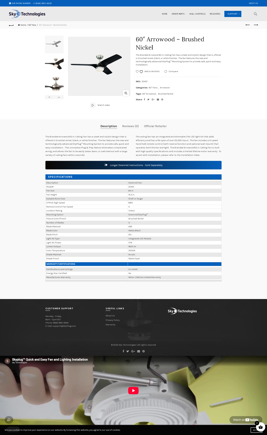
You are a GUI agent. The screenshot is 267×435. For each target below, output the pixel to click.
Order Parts (178, 14)
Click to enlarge (126, 93)
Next (59, 97)
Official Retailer (155, 126)
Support (232, 14)
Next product (256, 25)
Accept (256, 430)
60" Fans (32, 25)
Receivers (215, 14)
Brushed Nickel (165, 94)
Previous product (248, 25)
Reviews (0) (130, 126)
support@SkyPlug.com (64, 326)
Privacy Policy (113, 320)
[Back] (11, 25)
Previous (49, 97)
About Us (253, 3)
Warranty (110, 324)
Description (108, 126)
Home (164, 14)
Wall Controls (197, 14)
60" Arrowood (149, 94)
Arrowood (165, 87)
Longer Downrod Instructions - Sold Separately (135, 165)
